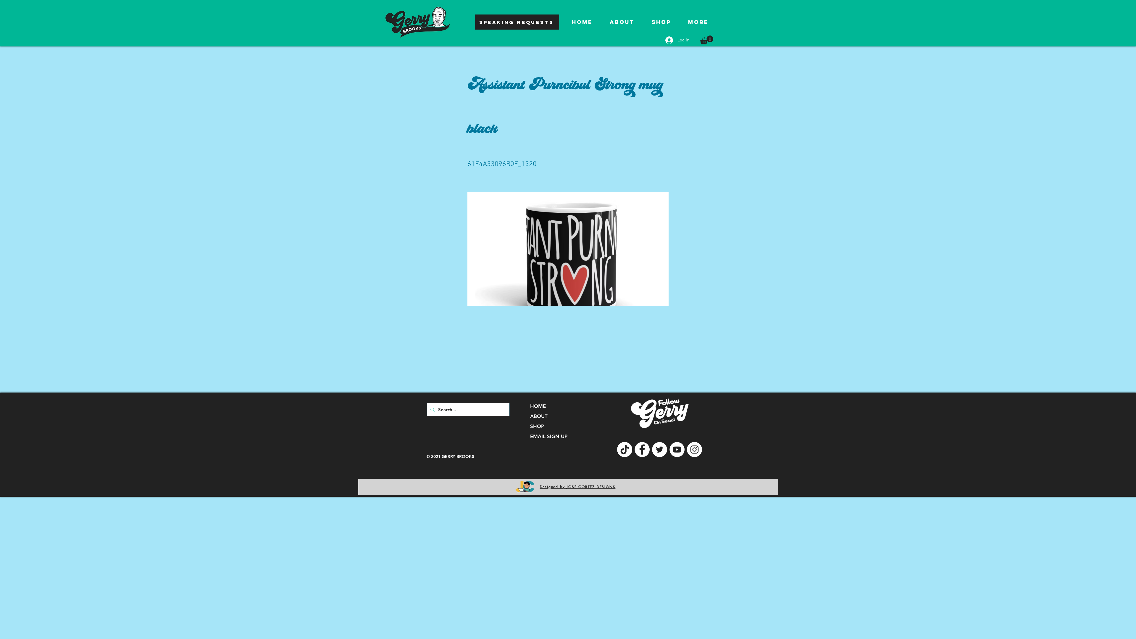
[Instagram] (694, 449)
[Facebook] (642, 449)
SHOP (537, 426)
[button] (706, 40)
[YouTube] (677, 449)
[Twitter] (659, 449)
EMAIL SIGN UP (548, 436)
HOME (538, 406)
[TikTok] (624, 449)
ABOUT (539, 416)
